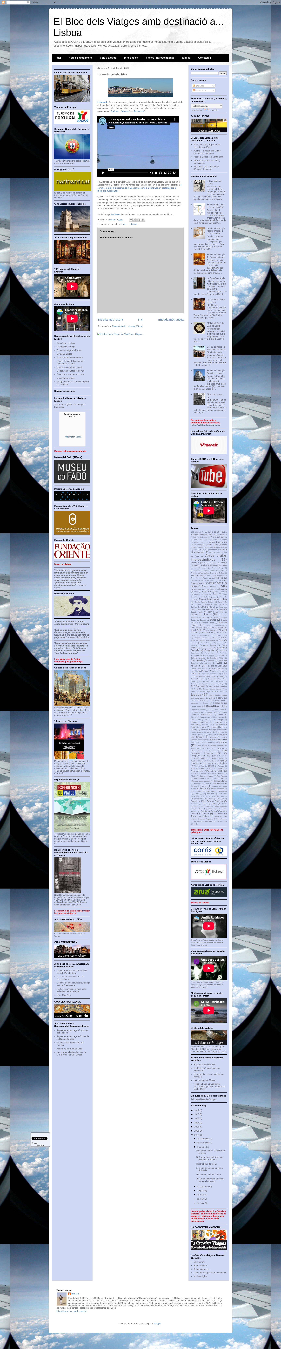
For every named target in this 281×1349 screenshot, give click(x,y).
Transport (205, 813)
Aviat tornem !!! (201, 1265)
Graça (220, 660)
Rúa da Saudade (217, 788)
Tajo (204, 804)
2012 (197, 1135)
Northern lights (200, 1276)
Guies (124, 224)
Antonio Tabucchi (199, 575)
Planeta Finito (199, 766)
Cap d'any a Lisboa (66, 343)
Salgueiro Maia (208, 794)
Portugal (221, 766)
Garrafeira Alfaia (216, 658)
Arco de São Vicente (199, 578)
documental (219, 625)
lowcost (203, 709)
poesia (211, 766)
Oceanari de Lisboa (66, 378)
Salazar (196, 794)
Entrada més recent (110, 319)
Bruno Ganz (219, 592)
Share (34, 1143)
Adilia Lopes (199, 542)
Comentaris (200, 90)
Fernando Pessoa (208, 645)
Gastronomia (197, 660)
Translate (213, 110)
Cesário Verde (197, 612)
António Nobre (218, 573)
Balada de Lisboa (210, 586)
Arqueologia (217, 578)
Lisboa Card (214, 695)
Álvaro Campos (210, 563)
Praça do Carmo (197, 771)
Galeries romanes (198, 658)
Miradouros (219, 732)
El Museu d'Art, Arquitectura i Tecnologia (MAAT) (207, 145)
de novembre (203, 1142)
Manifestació (206, 714)
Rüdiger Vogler (210, 791)
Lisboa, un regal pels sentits (70, 367)
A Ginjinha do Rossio (199, 537)
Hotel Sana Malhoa (199, 671)
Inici (58, 57)
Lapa (201, 691)
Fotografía (209, 650)
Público (193, 776)
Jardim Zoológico (197, 679)
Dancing (203, 620)
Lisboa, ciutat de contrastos (70, 357)
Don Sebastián (196, 628)
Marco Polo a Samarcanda (69, 1049)
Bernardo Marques (201, 589)
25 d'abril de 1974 (213, 532)
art (220, 580)
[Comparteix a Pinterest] (143, 220)
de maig (201, 1203)
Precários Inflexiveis (198, 773)
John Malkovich (205, 681)
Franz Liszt (209, 653)
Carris (203, 607)
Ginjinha (211, 660)
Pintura (223, 763)
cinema (207, 614)
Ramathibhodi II (200, 778)
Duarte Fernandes (212, 628)
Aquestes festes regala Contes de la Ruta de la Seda (73, 1037)
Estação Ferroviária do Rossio (206, 638)
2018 (199, 532)
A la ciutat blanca (219, 537)
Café (215, 594)
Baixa (194, 586)
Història (195, 665)
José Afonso (219, 681)
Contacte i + (205, 57)
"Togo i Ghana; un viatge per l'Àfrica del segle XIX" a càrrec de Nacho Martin (209, 1086)
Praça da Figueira (216, 768)
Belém (224, 586)
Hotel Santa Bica (218, 671)
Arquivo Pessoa (209, 580)
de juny (200, 1199)
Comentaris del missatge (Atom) (127, 326)
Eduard (75, 1293)
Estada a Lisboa (64, 354)
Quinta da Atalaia (206, 776)
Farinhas (194, 643)
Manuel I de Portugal (214, 720)
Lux (210, 709)
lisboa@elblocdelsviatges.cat (205, 425)
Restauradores (220, 781)
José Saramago (198, 686)
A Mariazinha (198, 539)
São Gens (220, 796)
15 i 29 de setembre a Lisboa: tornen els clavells (210, 1180)
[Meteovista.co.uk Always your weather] (71, 441)
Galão (221, 655)
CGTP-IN (211, 612)
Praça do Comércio (215, 771)
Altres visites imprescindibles (209, 557)
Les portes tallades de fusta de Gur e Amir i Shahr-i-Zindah (71, 1053)
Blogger (157, 1323)
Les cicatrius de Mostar (205, 1080)
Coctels (215, 617)
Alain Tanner (213, 544)
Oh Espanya (219, 748)
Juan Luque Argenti (213, 689)
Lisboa (196, 694)
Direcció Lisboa (208, 623)
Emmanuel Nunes (205, 635)
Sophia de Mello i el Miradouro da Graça (216, 348)
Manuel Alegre (205, 717)
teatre (214, 804)
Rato (211, 778)
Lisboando (133, 224)
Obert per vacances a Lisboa (70, 374)
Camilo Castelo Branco (204, 602)
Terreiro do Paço (208, 811)
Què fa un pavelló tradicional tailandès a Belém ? (209, 1158)
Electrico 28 (207, 632)
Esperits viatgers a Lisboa (69, 350)
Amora (204, 568)
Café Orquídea (210, 597)
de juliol (201, 1194)
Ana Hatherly (217, 568)
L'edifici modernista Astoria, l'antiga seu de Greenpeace (73, 984)
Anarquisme (195, 570)
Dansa (213, 620)
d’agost (200, 1190)
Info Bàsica (131, 57)
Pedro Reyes (211, 761)
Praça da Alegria (198, 768)
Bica (214, 589)
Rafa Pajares (222, 776)
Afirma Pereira (216, 542)
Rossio (203, 788)
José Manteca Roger (216, 684)
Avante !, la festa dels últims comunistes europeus (207, 152)
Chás (221, 612)
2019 (197, 1110)
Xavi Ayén (209, 821)
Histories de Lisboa (214, 666)
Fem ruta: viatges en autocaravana (210, 1272)
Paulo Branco (217, 758)
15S (192, 532)
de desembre (203, 1138)
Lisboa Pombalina (198, 700)
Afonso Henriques (197, 544)
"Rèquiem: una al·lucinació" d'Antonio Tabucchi (206, 167)
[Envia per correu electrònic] (131, 220)
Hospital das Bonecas (199, 669)
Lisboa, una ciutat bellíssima (70, 371)
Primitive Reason (217, 773)
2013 (197, 1131)
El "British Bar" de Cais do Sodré (215, 324)
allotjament (199, 552)
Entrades (199, 86)
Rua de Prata (196, 791)
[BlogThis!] (134, 220)
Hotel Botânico (218, 669)
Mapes (186, 57)
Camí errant (199, 1262)
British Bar (206, 591)
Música (222, 742)
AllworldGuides (214, 552)
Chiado (194, 614)
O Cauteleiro (205, 748)
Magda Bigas (212, 712)
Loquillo (194, 709)
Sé (192, 799)
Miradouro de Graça (208, 730)
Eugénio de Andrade (207, 640)
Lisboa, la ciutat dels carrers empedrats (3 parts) (70, 362)
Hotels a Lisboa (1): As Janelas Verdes (216, 255)
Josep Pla (198, 689)
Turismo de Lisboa (200, 816)
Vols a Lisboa (108, 57)
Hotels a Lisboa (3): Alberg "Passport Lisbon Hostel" (216, 231)
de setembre (203, 1186)
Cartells (212, 607)
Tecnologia (213, 809)
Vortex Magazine (206, 819)
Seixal (198, 799)
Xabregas (197, 821)
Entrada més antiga (171, 319)
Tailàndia (194, 804)
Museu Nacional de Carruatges (203, 742)
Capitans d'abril (211, 604)
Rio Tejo (204, 786)
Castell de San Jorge (213, 609)
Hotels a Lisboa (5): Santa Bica (208, 157)
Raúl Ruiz (220, 778)
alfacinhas (213, 550)
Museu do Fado (217, 740)
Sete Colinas (209, 799)
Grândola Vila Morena (200, 663)
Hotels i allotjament (80, 57)
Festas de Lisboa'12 (208, 648)
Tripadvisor (219, 814)
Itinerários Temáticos (210, 674)
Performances (209, 763)
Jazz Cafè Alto (64, 995)
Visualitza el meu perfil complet (71, 1311)
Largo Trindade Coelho (215, 691)
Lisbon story (196, 707)
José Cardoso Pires (198, 684)
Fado (221, 640)
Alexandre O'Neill (199, 550)
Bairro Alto (215, 583)
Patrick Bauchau (201, 758)
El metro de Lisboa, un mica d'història (216, 205)
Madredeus (198, 712)
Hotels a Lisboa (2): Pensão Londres (216, 371)
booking (223, 589)
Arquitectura (195, 580)
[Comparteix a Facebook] (140, 220)
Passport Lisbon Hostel (201, 756)
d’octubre (201, 1147)
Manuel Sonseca (199, 722)
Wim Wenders (221, 819)
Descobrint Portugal (66, 346)
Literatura (211, 706)
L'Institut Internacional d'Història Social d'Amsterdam (72, 971)
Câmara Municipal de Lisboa (213, 599)
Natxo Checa (202, 745)
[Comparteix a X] (137, 220)
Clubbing (205, 617)
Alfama (223, 549)
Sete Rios (220, 799)
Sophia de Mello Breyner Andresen (207, 801)
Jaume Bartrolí (213, 679)
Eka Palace (210, 630)
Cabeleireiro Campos (199, 594)
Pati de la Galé (221, 756)
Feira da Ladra (207, 643)
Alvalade (195, 563)
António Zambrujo (217, 575)
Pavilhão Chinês (197, 761)
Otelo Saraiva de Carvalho (203, 751)
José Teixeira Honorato (218, 686)
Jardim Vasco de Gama (215, 676)
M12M (217, 709)
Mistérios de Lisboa (198, 735)
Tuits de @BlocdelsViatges (204, 1099)
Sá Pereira (223, 791)
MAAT (224, 709)
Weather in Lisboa (73, 437)
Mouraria (213, 737)
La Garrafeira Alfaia (216, 278)
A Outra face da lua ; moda (216, 539)
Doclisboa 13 (208, 625)
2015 (197, 1122)
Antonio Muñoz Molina (200, 573)
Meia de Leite (207, 724)
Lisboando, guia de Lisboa (208, 1174)
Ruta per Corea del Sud (204, 1064)
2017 (197, 1118)
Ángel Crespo (209, 570)
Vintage (216, 816)
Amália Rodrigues (209, 565)
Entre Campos (221, 635)
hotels (194, 673)
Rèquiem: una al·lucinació (200, 781)
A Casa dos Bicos (217, 534)
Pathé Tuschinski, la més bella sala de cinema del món (71, 990)
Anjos (221, 570)
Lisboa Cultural (216, 698)
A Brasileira (204, 534)
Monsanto (212, 735)
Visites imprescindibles (160, 57)
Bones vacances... (202, 1269)
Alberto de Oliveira (219, 547)
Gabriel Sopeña (209, 655)
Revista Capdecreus (202, 783)
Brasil (196, 592)
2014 (197, 1127)
